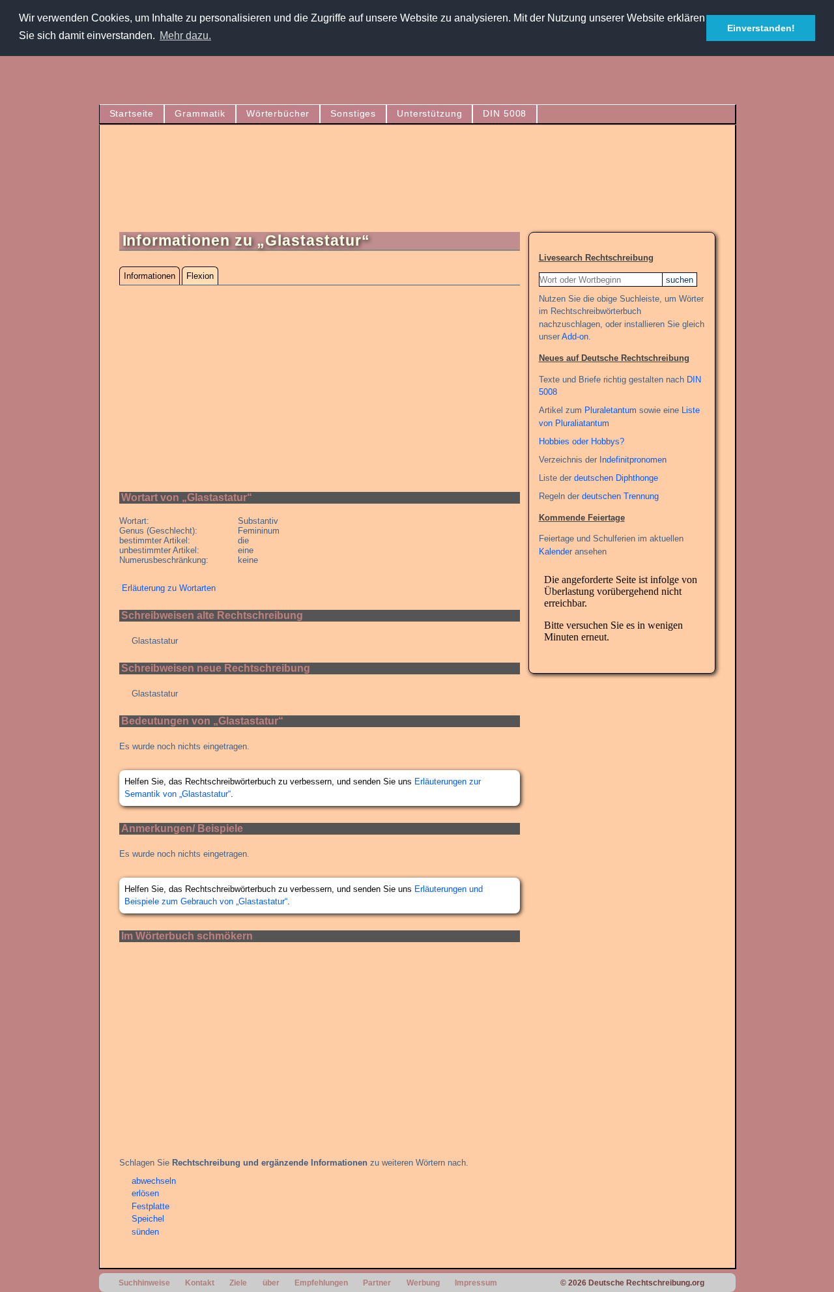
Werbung (423, 1282)
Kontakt (199, 1282)
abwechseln (154, 1181)
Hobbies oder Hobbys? (581, 441)
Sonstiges (353, 113)
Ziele (238, 1282)
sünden (145, 1232)
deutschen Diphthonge (616, 478)
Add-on (575, 336)
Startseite (131, 113)
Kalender (555, 551)
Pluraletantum (610, 410)
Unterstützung (429, 113)
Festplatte (150, 1206)
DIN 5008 (504, 113)
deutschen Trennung (620, 496)
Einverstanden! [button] (761, 28)
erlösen (145, 1193)
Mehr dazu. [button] (185, 35)
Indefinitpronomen (633, 460)
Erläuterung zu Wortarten (169, 588)
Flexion (200, 276)
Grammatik (200, 113)
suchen (679, 280)
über (271, 1282)
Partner (377, 1282)
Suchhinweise (144, 1282)
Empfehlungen (321, 1282)
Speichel (148, 1219)
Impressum (476, 1282)
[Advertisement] (478, 183)
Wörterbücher (277, 113)
